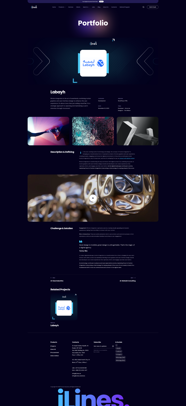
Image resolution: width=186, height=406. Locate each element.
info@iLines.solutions (78, 376)
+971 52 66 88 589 (81, 368)
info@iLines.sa (76, 373)
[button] (101, 1)
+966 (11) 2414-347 (81, 370)
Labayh (54, 325)
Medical (52, 322)
